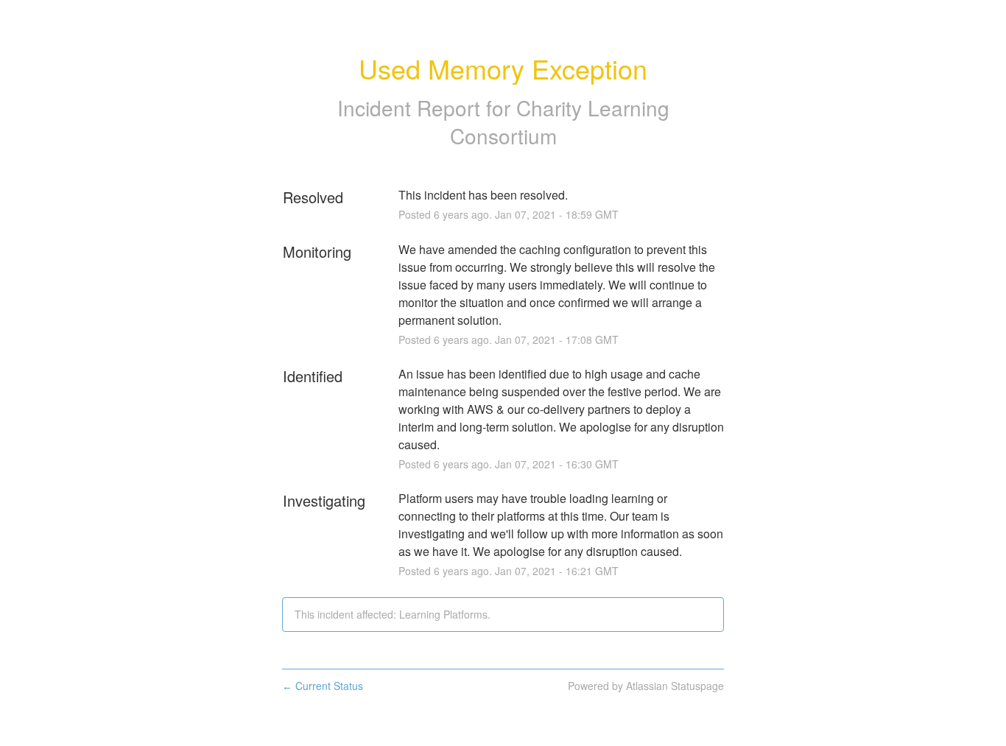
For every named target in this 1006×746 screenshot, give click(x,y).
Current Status (322, 685)
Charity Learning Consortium (559, 121)
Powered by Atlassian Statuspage (646, 685)
